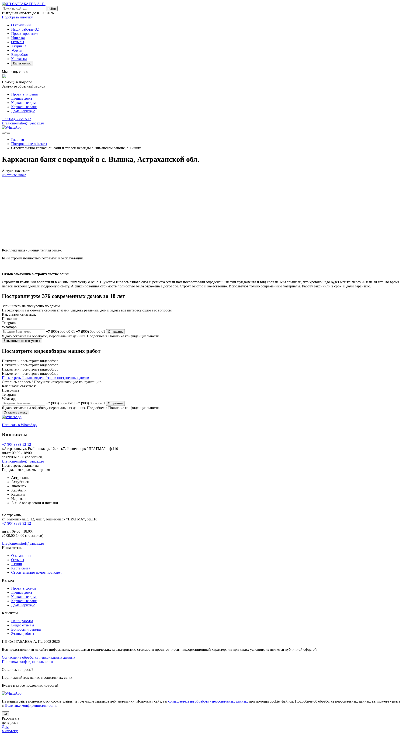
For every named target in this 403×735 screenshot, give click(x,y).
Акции (18, 46)
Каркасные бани (24, 107)
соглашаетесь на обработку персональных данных (208, 701)
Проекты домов (23, 588)
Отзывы (17, 42)
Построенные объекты (29, 144)
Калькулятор (22, 63)
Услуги (16, 50)
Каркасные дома (24, 103)
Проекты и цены (24, 94)
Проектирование (24, 33)
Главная (17, 139)
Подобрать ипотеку (17, 17)
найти (52, 8)
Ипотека (18, 38)
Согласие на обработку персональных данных (38, 657)
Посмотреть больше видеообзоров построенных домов (45, 378)
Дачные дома (21, 98)
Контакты (19, 59)
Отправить (115, 331)
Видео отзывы (22, 625)
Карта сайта (20, 568)
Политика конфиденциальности (27, 662)
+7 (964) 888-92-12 (16, 119)
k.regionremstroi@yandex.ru (23, 123)
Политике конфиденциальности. (134, 336)
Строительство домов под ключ (36, 572)
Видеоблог (19, 55)
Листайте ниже (14, 175)
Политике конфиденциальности (30, 705)
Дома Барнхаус (23, 111)
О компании (21, 25)
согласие (19, 336)
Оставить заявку (15, 412)
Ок (5, 714)
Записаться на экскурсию (22, 341)
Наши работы (25, 29)
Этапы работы (22, 634)
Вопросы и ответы (26, 629)
